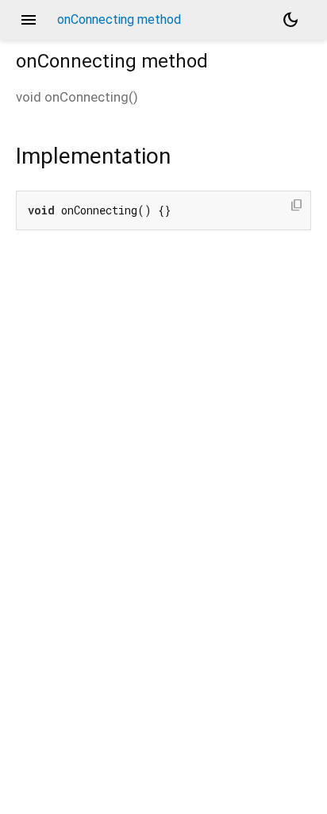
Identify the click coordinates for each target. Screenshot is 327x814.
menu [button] (28, 19)
